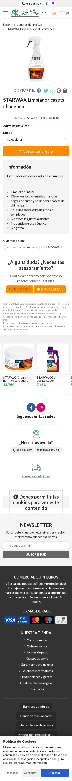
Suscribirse (36, 554)
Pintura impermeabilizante (36, 734)
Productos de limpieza (25, 316)
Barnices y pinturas (36, 706)
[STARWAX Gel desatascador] (18, 358)
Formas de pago (37, 652)
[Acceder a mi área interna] (53, 13)
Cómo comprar (37, 640)
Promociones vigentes (37, 677)
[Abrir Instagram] (53, 3)
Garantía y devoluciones (37, 664)
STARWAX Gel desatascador (12, 379)
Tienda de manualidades (36, 716)
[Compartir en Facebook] (39, 90)
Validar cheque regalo (37, 683)
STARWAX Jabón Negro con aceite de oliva (52, 379)
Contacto (37, 689)
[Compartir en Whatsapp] (52, 90)
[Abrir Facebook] (47, 3)
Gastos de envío (37, 658)
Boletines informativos (37, 671)
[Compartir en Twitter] (46, 90)
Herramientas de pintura (36, 725)
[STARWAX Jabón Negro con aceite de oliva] (52, 358)
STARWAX (60, 316)
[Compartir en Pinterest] (59, 90)
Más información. (37, 762)
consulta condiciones (36, 476)
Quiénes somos (37, 646)
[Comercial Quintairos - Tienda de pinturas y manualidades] (25, 13)
